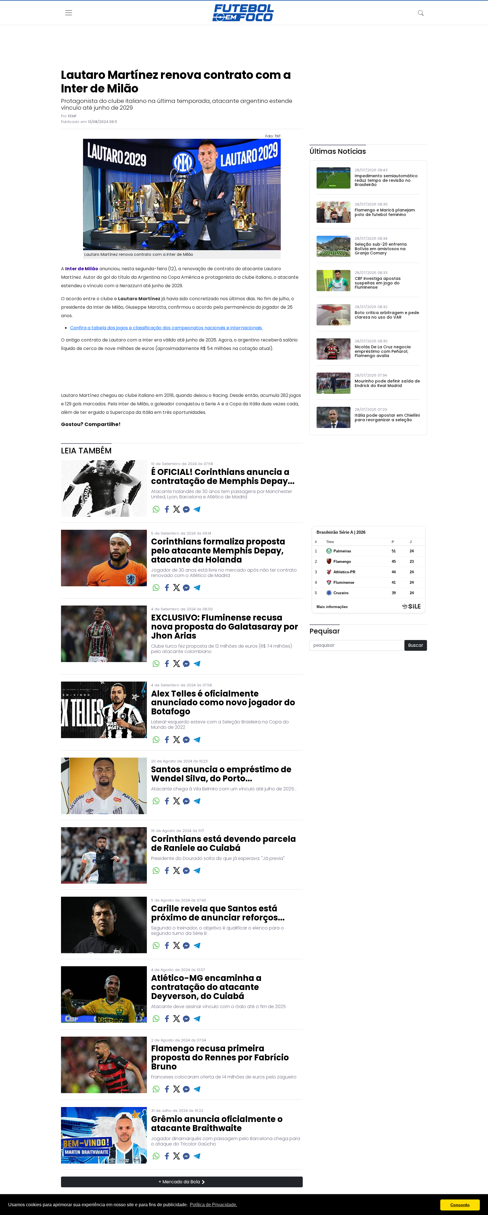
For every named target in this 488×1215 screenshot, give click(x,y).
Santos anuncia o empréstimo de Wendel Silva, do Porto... (221, 774)
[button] (434, 1205)
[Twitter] (176, 509)
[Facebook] (167, 509)
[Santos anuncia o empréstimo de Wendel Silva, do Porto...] (104, 786)
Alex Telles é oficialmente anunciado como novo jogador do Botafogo (223, 703)
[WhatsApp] (156, 509)
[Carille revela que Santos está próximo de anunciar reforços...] (104, 925)
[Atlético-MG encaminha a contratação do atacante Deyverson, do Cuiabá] (104, 995)
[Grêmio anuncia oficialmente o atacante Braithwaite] (104, 1135)
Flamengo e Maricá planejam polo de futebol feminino (385, 212)
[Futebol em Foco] (243, 13)
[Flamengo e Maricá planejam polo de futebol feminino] (333, 212)
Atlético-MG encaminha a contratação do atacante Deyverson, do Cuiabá (206, 987)
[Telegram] (197, 509)
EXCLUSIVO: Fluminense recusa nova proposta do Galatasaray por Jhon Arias (224, 627)
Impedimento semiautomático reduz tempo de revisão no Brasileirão (386, 180)
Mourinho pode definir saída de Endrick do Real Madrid (387, 383)
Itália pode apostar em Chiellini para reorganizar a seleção (387, 417)
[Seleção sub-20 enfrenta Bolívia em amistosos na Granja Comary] (333, 246)
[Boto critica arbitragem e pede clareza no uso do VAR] (333, 314)
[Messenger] (186, 509)
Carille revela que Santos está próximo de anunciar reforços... (218, 913)
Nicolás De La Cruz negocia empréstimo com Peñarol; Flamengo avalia (383, 351)
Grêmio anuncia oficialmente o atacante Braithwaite (217, 1124)
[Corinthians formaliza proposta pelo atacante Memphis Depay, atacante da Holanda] (104, 561)
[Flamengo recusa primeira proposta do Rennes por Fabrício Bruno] (104, 1065)
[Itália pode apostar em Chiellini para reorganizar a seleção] (333, 417)
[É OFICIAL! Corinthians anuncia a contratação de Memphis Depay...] (104, 488)
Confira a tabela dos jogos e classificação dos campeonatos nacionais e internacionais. (166, 328)
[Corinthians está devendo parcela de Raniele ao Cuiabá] (104, 855)
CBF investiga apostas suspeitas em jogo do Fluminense (378, 282)
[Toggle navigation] (421, 12)
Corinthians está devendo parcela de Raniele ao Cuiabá (223, 844)
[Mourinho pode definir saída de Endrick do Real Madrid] (333, 383)
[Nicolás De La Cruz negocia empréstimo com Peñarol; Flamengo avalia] (333, 349)
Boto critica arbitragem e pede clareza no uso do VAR (387, 315)
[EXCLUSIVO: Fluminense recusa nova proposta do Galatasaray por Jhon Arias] (104, 637)
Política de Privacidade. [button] (213, 1204)
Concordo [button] (460, 1205)
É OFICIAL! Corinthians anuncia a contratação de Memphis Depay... (223, 477)
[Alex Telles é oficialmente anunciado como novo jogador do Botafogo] (104, 713)
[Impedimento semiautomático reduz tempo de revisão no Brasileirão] (333, 178)
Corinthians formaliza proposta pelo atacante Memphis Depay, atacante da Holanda (218, 551)
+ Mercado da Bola (179, 1182)
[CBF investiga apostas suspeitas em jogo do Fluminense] (333, 280)
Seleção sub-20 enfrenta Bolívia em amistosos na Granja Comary (381, 248)
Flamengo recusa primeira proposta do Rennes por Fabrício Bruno (220, 1057)
